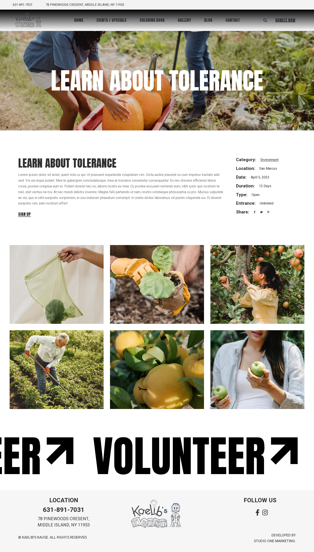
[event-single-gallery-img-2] (157, 284)
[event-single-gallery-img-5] (157, 369)
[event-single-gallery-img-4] (57, 369)
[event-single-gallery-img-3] (257, 284)
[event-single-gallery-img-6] (257, 369)
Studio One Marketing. (275, 541)
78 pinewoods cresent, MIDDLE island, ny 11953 (64, 522)
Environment (269, 159)
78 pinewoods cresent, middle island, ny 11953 (85, 4)
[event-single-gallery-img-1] (57, 284)
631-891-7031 (22, 4)
